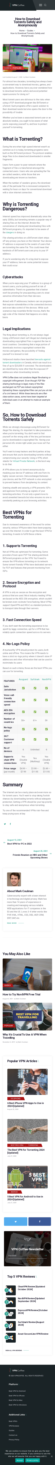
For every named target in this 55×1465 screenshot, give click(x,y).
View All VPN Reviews (13, 1350)
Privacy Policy (14, 1440)
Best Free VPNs (17, 1145)
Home (22, 30)
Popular (17, 68)
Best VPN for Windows (18, 1405)
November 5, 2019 (9, 1042)
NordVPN (46, 679)
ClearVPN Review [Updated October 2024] (31, 1288)
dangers (10, 232)
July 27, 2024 (11, 1156)
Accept (20, 1460)
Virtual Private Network (24, 461)
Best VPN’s (13, 1421)
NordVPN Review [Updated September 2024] (31, 1300)
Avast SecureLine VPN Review (33, 1333)
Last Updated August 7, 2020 (12, 77)
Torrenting (33, 1145)
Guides (30, 30)
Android (14, 1192)
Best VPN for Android (17, 1391)
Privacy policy (32, 1460)
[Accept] (51, 1456)
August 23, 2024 (12, 1109)
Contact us (13, 1435)
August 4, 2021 (8, 999)
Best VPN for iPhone (16, 1396)
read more (12, 923)
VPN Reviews (14, 1426)
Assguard (23, 679)
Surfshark (35, 679)
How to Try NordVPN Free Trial (21, 994)
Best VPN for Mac (16, 1400)
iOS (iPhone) (16, 1099)
